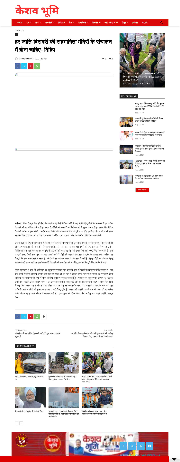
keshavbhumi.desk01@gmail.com (145, 455)
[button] (161, 22)
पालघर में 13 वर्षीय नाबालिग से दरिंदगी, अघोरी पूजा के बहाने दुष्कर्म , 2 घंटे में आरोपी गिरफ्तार (149, 149)
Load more (141, 190)
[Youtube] (149, 446)
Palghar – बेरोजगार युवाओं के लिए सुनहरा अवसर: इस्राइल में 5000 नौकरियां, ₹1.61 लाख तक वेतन (149, 106)
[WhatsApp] (37, 66)
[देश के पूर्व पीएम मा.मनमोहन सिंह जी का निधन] (30, 397)
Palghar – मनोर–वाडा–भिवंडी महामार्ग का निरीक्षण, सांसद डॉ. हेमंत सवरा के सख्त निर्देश (150, 164)
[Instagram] (132, 446)
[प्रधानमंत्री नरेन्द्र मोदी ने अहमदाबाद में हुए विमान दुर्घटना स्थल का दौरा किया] (64, 363)
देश (23, 30)
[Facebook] (18, 66)
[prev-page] (16, 423)
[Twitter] (24, 66)
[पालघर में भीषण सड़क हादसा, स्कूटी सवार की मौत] (30, 363)
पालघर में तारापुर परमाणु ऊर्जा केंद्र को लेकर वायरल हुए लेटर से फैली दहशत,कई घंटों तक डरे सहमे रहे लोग (64, 413)
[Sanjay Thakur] (17, 58)
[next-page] (21, 423)
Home (17, 30)
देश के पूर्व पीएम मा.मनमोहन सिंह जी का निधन (29, 411)
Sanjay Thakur (27, 59)
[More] (44, 316)
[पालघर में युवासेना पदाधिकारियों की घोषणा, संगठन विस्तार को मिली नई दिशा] (126, 122)
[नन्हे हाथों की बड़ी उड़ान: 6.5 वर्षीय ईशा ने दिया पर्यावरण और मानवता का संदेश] (126, 179)
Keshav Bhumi (128, 84)
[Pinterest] (30, 66)
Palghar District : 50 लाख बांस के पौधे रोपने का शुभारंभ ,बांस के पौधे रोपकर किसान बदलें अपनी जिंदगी (97, 379)
